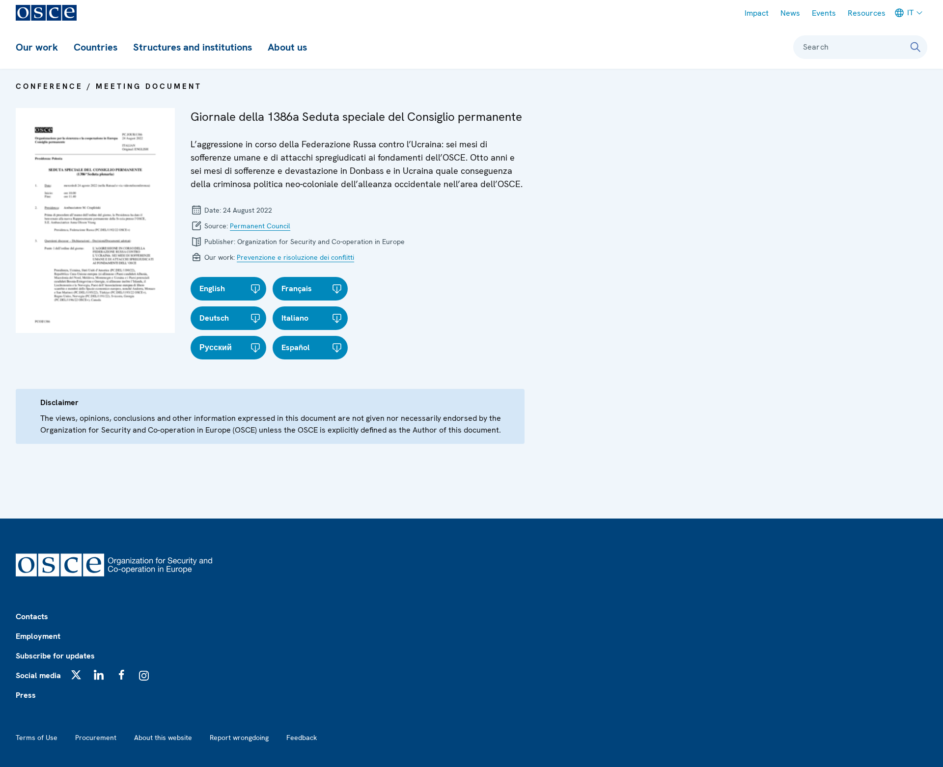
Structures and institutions (192, 47)
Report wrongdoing (239, 737)
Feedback (301, 737)
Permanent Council (260, 225)
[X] (76, 674)
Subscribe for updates (55, 656)
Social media (38, 675)
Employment (38, 636)
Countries (95, 47)
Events (824, 13)
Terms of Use (36, 737)
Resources (867, 13)
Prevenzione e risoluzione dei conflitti (295, 257)
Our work (37, 47)
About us (287, 47)
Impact (757, 13)
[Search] (915, 47)
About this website (163, 737)
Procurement (95, 737)
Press (26, 695)
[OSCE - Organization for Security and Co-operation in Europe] (46, 13)
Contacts (32, 616)
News (790, 13)
